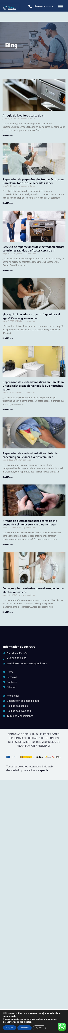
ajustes (27, 1022)
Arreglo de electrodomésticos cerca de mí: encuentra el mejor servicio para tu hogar (30, 523)
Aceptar (9, 1028)
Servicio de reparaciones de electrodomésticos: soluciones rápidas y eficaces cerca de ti (33, 249)
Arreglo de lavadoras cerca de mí (24, 115)
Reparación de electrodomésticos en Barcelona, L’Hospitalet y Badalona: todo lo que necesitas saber (34, 386)
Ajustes (39, 1028)
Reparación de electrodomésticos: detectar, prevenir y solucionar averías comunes (31, 455)
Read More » (8, 136)
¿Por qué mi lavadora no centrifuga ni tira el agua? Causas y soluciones (31, 316)
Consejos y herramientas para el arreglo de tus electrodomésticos (33, 590)
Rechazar (24, 1028)
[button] (60, 6)
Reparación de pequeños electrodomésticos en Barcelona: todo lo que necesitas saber (33, 181)
